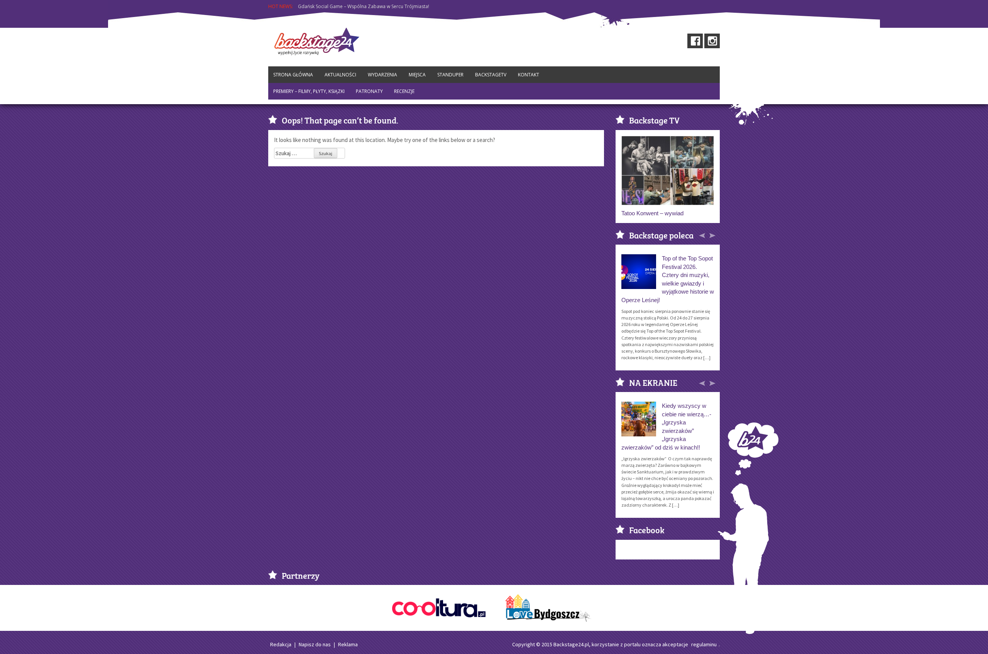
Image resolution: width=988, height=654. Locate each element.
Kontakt (528, 74)
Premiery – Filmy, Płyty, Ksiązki (309, 91)
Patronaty (369, 91)
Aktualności (340, 74)
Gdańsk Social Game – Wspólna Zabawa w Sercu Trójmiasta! (363, 4)
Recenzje (404, 91)
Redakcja (280, 644)
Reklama (348, 644)
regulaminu (704, 644)
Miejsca (417, 74)
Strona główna (293, 74)
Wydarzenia (382, 74)
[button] (703, 234)
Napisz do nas (315, 644)
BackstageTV (490, 74)
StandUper (450, 74)
